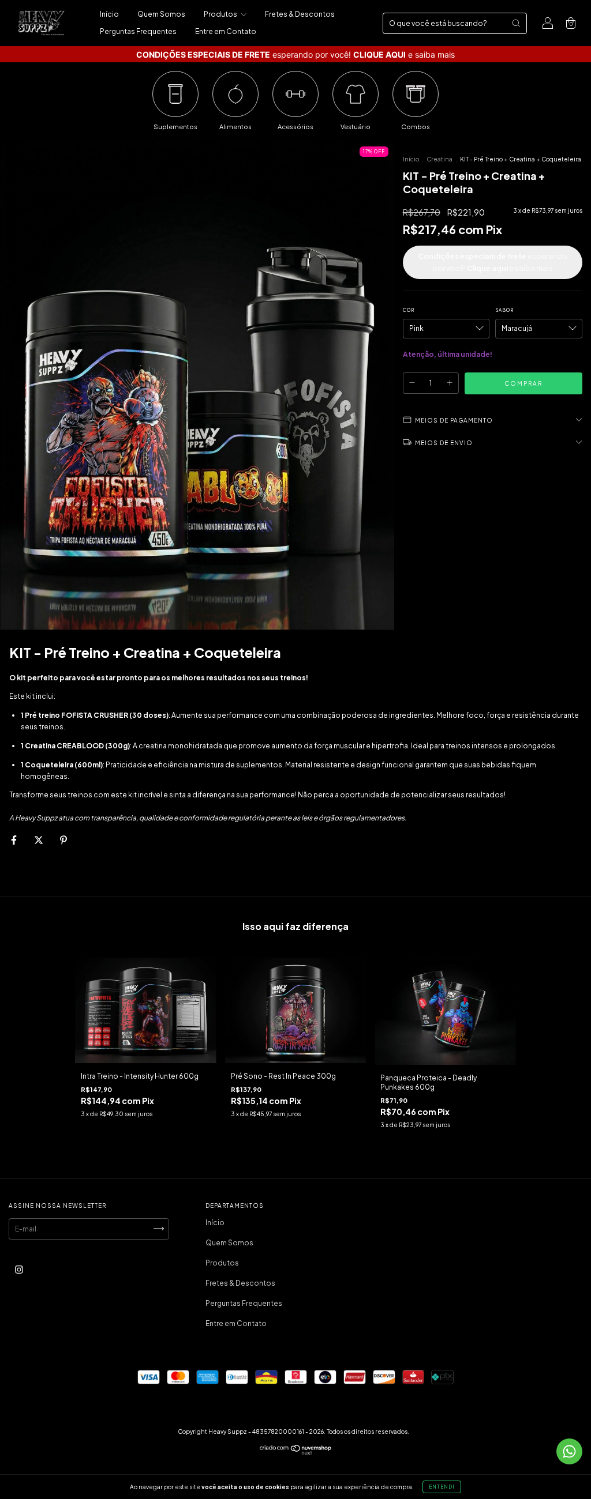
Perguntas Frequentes (138, 31)
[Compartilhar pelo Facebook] (14, 839)
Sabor (504, 310)
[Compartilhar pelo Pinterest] (63, 839)
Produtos (221, 14)
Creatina (439, 159)
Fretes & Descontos (300, 14)
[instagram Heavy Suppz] (19, 1269)
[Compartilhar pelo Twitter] (39, 839)
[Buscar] (516, 23)
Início (109, 14)
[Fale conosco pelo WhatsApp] (569, 1451)
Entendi (442, 1487)
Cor (408, 310)
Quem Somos (161, 14)
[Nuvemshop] (296, 1452)
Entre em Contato (225, 31)
